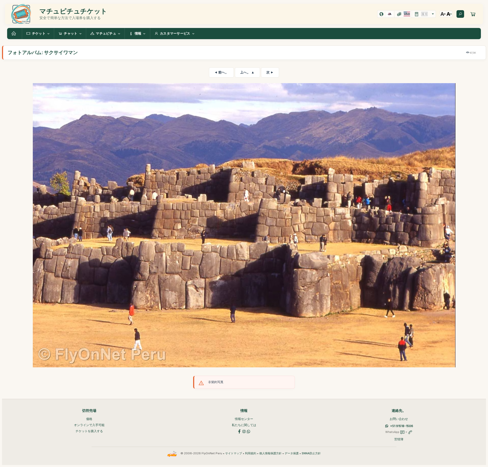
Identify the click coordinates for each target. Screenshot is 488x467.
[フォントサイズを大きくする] (443, 14)
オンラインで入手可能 (89, 425)
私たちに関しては (244, 425)
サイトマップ (233, 453)
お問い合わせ (399, 419)
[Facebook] (239, 431)
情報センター (244, 419)
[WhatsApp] (248, 431)
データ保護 (292, 453)
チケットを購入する (89, 431)
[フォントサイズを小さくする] (449, 14)
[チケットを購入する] (473, 14)
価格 (89, 419)
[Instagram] (244, 431)
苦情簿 (398, 439)
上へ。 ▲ (247, 72)
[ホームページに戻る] (14, 33)
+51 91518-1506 (401, 426)
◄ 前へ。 (221, 72)
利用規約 (250, 453)
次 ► (270, 72)
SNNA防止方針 (311, 453)
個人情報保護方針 (270, 453)
